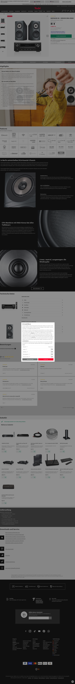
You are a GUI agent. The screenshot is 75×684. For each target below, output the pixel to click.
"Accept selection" (25, 340)
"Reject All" (32, 332)
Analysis (24, 349)
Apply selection (30, 359)
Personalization (25, 354)
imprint (23, 344)
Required (24, 346)
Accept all (46, 359)
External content (26, 356)
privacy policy (47, 343)
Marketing (24, 351)
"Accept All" (33, 336)
